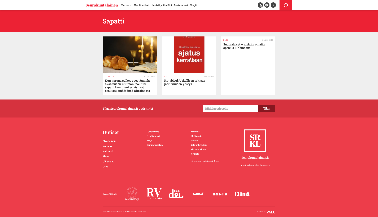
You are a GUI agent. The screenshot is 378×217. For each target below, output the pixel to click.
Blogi (167, 76)
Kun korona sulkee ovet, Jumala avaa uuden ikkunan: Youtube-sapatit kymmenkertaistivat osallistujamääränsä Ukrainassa (127, 85)
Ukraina (109, 76)
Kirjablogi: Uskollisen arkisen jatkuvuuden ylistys (184, 82)
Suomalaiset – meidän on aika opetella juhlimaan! (244, 46)
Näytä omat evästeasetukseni (205, 161)
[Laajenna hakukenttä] (286, 5)
